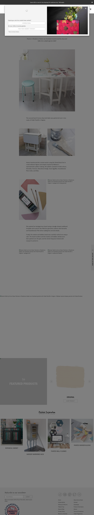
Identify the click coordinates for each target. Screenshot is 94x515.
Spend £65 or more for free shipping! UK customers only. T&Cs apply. (47, 2)
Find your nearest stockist (26, 29)
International (26, 23)
